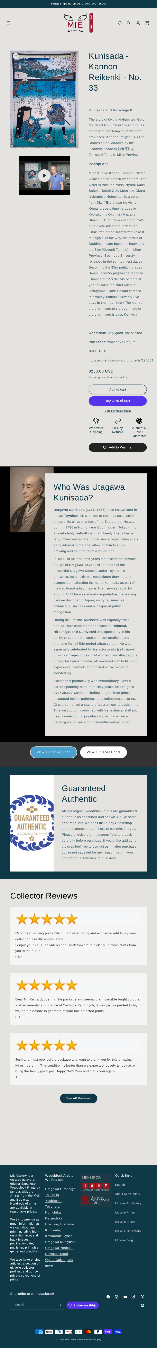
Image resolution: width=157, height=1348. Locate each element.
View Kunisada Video (53, 752)
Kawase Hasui (56, 1253)
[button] (8, 23)
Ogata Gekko (55, 1259)
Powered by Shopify (90, 1339)
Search (120, 1184)
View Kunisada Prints (103, 752)
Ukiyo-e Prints (125, 1212)
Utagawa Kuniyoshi (60, 1242)
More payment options (117, 410)
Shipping (94, 377)
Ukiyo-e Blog (124, 1240)
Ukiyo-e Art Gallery (128, 1203)
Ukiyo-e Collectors (128, 1231)
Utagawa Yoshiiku (59, 1248)
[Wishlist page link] (120, 23)
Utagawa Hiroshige (60, 1189)
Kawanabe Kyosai (59, 1236)
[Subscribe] (59, 1305)
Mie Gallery (71, 1339)
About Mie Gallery (127, 1194)
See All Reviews (78, 1098)
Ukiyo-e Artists (125, 1221)
